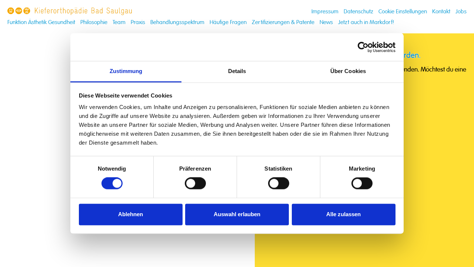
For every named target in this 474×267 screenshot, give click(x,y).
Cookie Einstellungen (402, 11)
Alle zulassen (343, 214)
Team (119, 22)
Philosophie (93, 22)
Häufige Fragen (228, 22)
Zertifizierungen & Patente (283, 22)
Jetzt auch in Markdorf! (366, 22)
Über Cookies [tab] (348, 71)
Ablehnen (130, 214)
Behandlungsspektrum (177, 22)
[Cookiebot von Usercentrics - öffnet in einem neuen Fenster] (363, 47)
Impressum (324, 11)
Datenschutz (358, 11)
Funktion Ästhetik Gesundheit (41, 22)
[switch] (195, 183)
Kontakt (441, 11)
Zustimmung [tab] (126, 71)
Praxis (138, 22)
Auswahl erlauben (237, 214)
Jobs (461, 11)
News (326, 22)
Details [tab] (237, 71)
